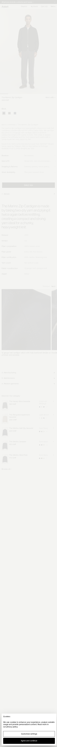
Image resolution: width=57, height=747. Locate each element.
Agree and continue (29, 741)
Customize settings (29, 734)
